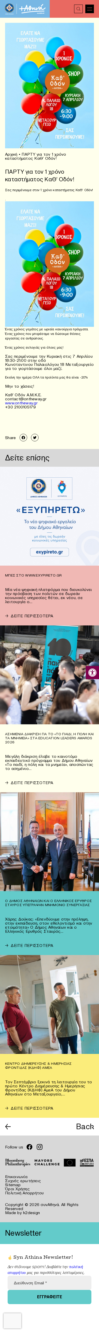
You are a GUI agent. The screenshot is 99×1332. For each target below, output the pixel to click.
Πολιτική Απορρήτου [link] (24, 1192)
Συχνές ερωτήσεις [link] (23, 1180)
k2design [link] (31, 1212)
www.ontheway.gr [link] (21, 402)
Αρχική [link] (11, 154)
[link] (92, 672)
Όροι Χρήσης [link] (17, 1188)
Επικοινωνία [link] (16, 1176)
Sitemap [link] (13, 1184)
